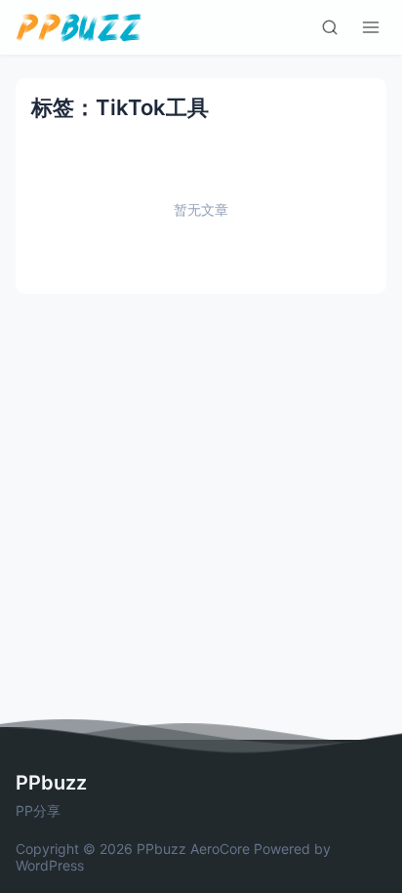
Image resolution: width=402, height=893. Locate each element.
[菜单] (370, 27)
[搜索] (329, 27)
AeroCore (220, 848)
